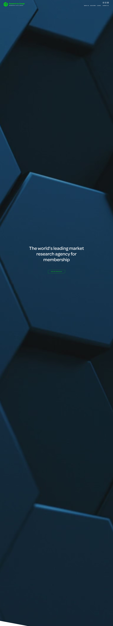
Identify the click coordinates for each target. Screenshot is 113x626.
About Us (86, 5)
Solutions (93, 5)
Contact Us (106, 5)
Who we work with (56, 271)
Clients (99, 5)
